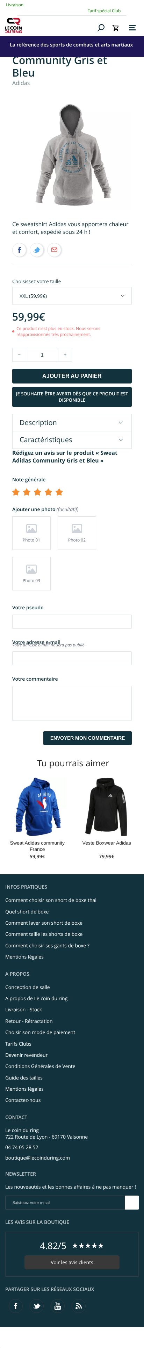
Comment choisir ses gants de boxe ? (47, 945)
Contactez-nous (23, 1100)
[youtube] (58, 1306)
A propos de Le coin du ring (36, 998)
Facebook (19, 250)
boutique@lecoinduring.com (37, 1158)
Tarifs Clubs (18, 1044)
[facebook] (16, 1306)
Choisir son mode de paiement (40, 1032)
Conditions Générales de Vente (40, 1066)
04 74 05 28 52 (21, 1147)
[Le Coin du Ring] (50, 25)
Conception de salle (27, 987)
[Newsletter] (132, 1203)
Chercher (101, 27)
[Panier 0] (115, 28)
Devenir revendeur (26, 1055)
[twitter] (37, 1306)
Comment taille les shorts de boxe (43, 934)
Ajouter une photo (44, 509)
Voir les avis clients (72, 1262)
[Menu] (132, 28)
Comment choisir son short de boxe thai (50, 900)
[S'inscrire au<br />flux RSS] (79, 1306)
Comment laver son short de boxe (43, 923)
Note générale (28, 479)
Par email (54, 250)
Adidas (21, 83)
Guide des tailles (24, 1078)
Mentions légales (24, 957)
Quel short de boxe (27, 912)
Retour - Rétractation (29, 1021)
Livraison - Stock (23, 1009)
